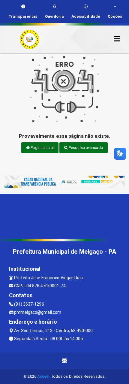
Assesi (43, 376)
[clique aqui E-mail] (64, 360)
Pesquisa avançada (85, 147)
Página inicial (42, 147)
